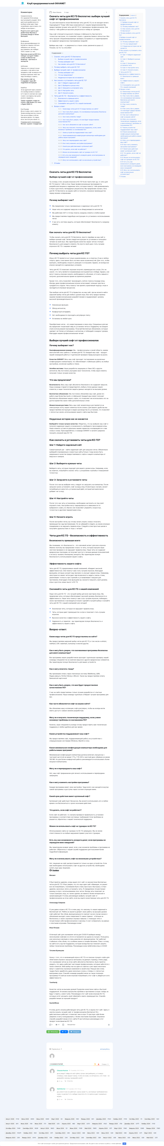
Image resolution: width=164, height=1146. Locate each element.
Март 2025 (81, 1123)
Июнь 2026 (40, 1119)
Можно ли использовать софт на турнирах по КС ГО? (80, 152)
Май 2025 (51, 1123)
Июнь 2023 (105, 1133)
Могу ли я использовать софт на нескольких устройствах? (82, 160)
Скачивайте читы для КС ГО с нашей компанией (74, 103)
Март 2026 (55, 1119)
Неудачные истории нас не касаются (71, 77)
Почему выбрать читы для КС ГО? (67, 67)
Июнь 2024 (73, 1128)
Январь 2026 (85, 1119)
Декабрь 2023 (10, 1133)
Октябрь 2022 (74, 1137)
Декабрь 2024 (129, 1123)
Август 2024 (45, 1128)
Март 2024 (118, 1128)
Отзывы (57, 163)
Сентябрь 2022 (91, 1137)
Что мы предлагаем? (65, 75)
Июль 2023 (91, 1133)
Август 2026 (10, 1119)
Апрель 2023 (133, 1133)
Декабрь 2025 (101, 1119)
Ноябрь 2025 (117, 1119)
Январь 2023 (26, 1137)
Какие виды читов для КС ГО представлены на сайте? (80, 109)
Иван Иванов (57, 12)
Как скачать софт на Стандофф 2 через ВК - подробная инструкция (29, 80)
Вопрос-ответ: (59, 106)
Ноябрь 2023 (28, 1133)
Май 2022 (150, 1137)
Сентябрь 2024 (28, 1128)
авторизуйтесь (105, 1049)
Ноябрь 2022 (58, 1137)
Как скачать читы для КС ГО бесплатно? (72, 64)
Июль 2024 (60, 1128)
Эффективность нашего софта (68, 101)
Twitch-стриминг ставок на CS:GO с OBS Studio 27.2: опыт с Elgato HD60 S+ (31, 102)
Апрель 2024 (103, 1128)
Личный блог (71, 1024)
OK (124, 1143)
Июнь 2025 (38, 1123)
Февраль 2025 (97, 1123)
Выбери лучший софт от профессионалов (72, 59)
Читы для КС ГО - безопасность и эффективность (73, 96)
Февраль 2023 (10, 1137)
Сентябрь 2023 (60, 1133)
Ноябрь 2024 (146, 1123)
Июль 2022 (122, 1137)
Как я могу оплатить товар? (72, 117)
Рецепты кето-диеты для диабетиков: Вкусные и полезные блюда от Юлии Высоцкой (30, 33)
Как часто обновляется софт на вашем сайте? (78, 124)
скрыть (133, 15)
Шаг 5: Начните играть (66, 93)
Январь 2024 (150, 1128)
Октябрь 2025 (134, 1119)
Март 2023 (148, 1133)
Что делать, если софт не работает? (74, 149)
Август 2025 (10, 1123)
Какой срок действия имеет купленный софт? (78, 146)
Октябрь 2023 (43, 1133)
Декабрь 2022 (43, 1137)
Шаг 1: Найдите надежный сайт (69, 83)
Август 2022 (107, 1137)
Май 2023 (119, 1133)
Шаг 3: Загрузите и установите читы (70, 88)
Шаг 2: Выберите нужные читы (68, 85)
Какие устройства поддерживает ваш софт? (77, 132)
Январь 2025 (113, 1123)
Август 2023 (76, 1133)
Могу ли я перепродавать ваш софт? (75, 140)
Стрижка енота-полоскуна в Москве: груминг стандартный (31, 123)
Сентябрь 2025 (150, 1119)
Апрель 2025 (66, 1123)
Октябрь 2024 (10, 1128)
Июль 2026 (25, 1119)
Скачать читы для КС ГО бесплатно (67, 57)
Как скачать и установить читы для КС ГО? (70, 80)
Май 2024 (88, 1128)
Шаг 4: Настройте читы (66, 90)
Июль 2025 (24, 1123)
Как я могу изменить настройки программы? (77, 143)
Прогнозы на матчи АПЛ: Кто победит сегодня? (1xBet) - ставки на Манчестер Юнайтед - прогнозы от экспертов (31, 57)
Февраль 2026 (69, 1119)
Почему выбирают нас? (66, 62)
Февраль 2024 (134, 1128)
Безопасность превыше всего (68, 98)
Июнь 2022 (136, 1137)
